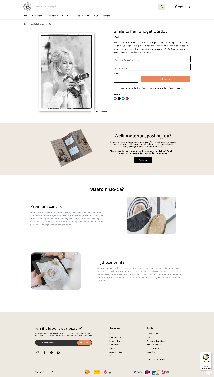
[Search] (161, 7)
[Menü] (210, 353)
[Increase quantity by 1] (135, 79)
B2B (148, 337)
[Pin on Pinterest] (127, 98)
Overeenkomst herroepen (157, 359)
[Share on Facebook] (115, 98)
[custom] (37, 352)
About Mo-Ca (92, 15)
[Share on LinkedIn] (123, 98)
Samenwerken (152, 334)
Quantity (117, 73)
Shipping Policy (153, 348)
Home (25, 15)
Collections (67, 15)
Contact (106, 15)
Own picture (37, 15)
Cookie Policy (152, 356)
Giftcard (80, 15)
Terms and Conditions (156, 341)
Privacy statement (154, 345)
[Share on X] (119, 98)
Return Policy (152, 352)
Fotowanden (53, 15)
